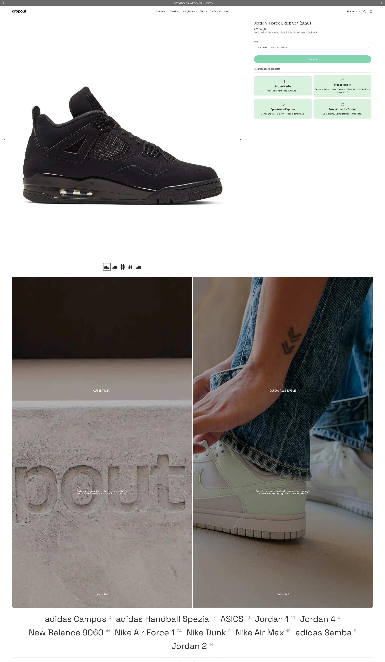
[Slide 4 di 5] (130, 267)
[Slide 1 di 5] (107, 267)
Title (256, 41)
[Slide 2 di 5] (114, 267)
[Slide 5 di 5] (138, 267)
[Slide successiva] (241, 139)
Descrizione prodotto (269, 68)
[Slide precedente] (3, 139)
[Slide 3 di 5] (122, 267)
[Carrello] (371, 11)
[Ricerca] (364, 11)
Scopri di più (102, 594)
